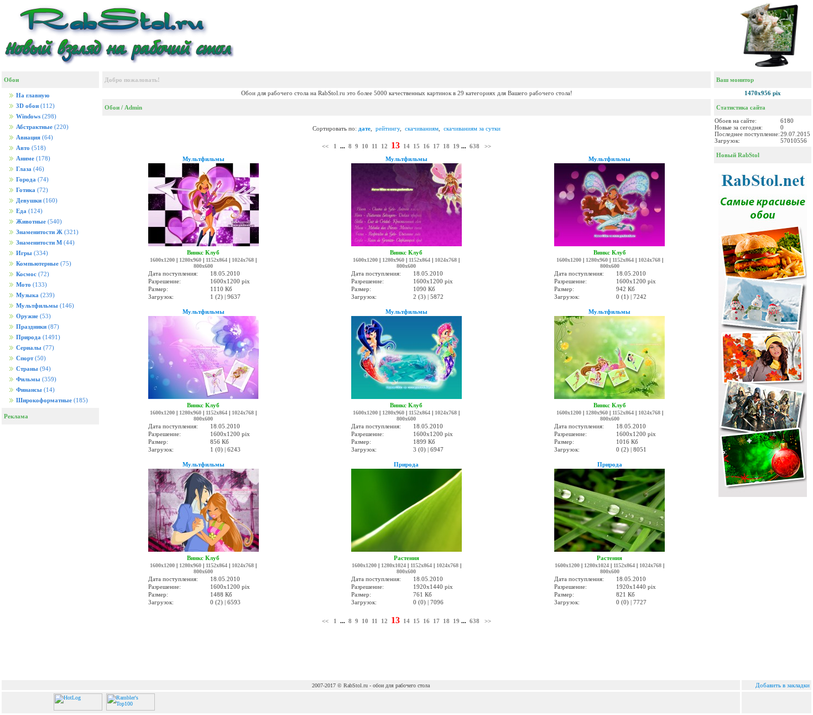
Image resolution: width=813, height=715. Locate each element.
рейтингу (388, 128)
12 (384, 146)
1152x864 (216, 260)
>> (487, 146)
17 (436, 146)
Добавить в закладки (782, 685)
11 (375, 146)
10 (365, 146)
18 (446, 146)
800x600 (203, 266)
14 (406, 146)
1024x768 (243, 260)
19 (456, 146)
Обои (112, 107)
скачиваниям (422, 128)
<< (325, 146)
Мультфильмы (204, 159)
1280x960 (190, 260)
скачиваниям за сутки (472, 128)
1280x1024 (393, 565)
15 (416, 146)
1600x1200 (162, 260)
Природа (406, 464)
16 (426, 146)
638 (474, 146)
